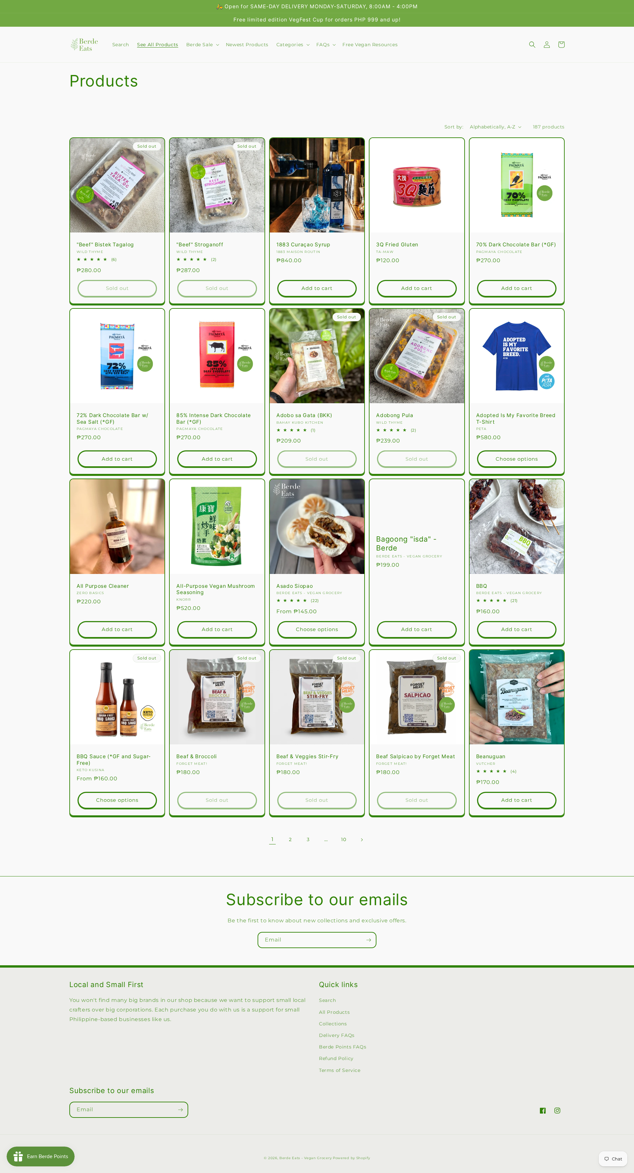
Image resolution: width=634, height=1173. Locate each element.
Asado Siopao (294, 586)
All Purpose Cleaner (103, 586)
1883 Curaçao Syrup (303, 244)
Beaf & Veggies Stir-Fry (307, 756)
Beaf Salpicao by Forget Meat (415, 756)
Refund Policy (336, 1058)
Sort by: (453, 127)
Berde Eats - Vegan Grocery (305, 1158)
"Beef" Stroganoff (199, 244)
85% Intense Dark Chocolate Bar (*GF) (213, 418)
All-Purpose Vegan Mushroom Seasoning (215, 589)
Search (327, 1000)
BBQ (481, 586)
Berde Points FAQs (342, 1047)
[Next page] (361, 840)
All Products (334, 1012)
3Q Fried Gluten (397, 244)
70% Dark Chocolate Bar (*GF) (516, 244)
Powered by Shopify (351, 1158)
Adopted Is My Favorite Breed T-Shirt (516, 418)
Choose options (517, 459)
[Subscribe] (368, 940)
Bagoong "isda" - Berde (406, 543)
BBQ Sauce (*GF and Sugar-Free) (114, 759)
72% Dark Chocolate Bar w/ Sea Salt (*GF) (113, 418)
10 (343, 839)
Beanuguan (491, 756)
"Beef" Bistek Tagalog (105, 244)
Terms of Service (340, 1070)
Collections (333, 1024)
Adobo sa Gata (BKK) (304, 415)
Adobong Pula (394, 415)
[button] (202, 45)
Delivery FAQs (337, 1035)
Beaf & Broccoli (196, 756)
